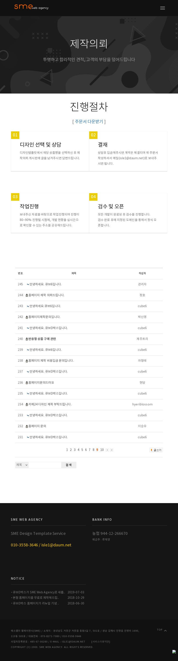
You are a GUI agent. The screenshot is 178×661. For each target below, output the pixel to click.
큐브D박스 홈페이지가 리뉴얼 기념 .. (36, 603)
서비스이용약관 (100, 641)
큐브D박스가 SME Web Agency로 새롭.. (39, 592)
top (159, 629)
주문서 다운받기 (89, 121)
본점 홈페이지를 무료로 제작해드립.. (36, 598)
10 (102, 450)
